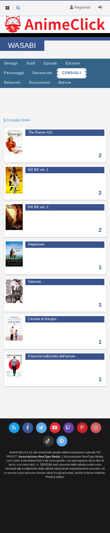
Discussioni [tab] (39, 82)
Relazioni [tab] (12, 82)
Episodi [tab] (50, 63)
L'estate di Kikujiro (42, 319)
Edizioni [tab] (73, 63)
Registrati (81, 7)
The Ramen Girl (40, 132)
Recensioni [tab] (42, 73)
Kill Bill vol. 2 (38, 207)
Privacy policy (55, 476)
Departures (36, 244)
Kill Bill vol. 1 (38, 170)
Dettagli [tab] (11, 63)
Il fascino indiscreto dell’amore (51, 356)
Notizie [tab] (64, 82)
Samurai (34, 282)
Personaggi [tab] (14, 73)
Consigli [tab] (71, 73)
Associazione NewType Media (39, 456)
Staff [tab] (30, 63)
